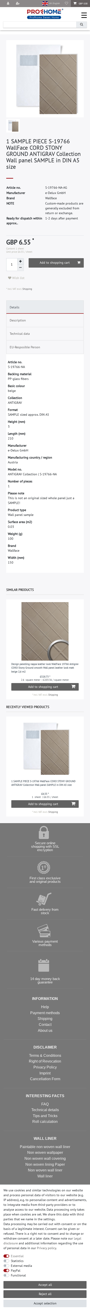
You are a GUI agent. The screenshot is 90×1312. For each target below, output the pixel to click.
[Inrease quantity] (20, 261)
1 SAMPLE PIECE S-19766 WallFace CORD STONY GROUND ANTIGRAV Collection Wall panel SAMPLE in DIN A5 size (43, 783)
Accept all (45, 1285)
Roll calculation (45, 1122)
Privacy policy (46, 1248)
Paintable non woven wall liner (45, 1147)
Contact (45, 1025)
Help (45, 1007)
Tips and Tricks (45, 1116)
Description (18, 320)
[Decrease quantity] (20, 268)
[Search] (81, 25)
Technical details (45, 1110)
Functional (18, 1275)
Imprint (45, 1073)
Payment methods (45, 1013)
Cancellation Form (45, 1079)
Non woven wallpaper (45, 1152)
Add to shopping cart (55, 262)
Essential (17, 1256)
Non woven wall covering (45, 1158)
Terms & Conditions (45, 1055)
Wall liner (45, 1176)
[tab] (45, 307)
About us (45, 1030)
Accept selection (45, 1303)
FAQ (45, 1104)
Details (14, 307)
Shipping (27, 289)
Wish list (17, 278)
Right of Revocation (45, 1061)
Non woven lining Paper (45, 1164)
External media (21, 1266)
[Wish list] (66, 3)
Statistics (17, 1261)
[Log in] (8, 3)
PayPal (15, 1270)
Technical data (20, 334)
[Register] (18, 3)
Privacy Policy (45, 1067)
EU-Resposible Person (25, 347)
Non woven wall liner (45, 1170)
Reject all (45, 1294)
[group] (45, 631)
